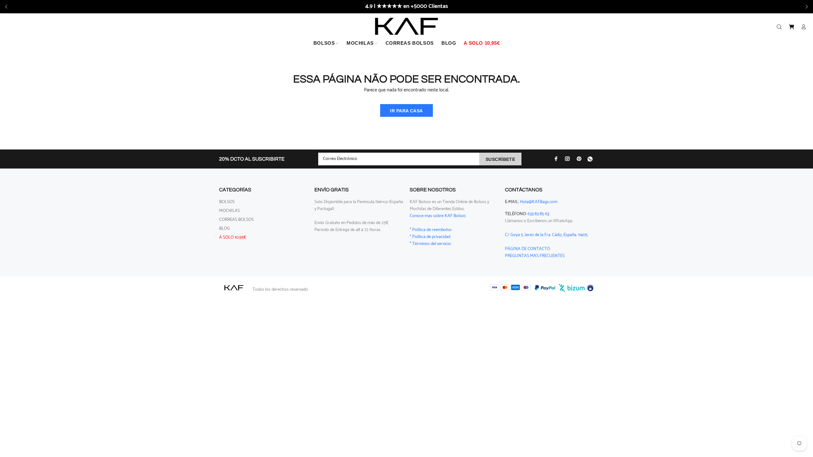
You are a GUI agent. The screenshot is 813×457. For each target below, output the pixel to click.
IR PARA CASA (406, 110)
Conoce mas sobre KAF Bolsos (438, 216)
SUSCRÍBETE (500, 159)
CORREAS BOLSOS (236, 219)
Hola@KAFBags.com (538, 202)
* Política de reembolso (431, 230)
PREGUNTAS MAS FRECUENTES (535, 256)
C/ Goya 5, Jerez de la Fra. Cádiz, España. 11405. (546, 235)
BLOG (224, 228)
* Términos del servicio (430, 244)
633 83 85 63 (538, 214)
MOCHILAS (229, 211)
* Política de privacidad (430, 237)
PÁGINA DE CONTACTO (527, 249)
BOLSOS (227, 202)
